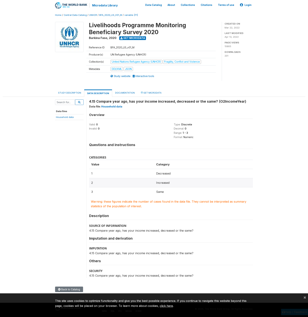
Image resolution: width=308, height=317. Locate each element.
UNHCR (93, 15)
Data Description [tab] (98, 93)
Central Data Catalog (75, 15)
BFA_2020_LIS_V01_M (110, 15)
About (171, 5)
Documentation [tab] (125, 92)
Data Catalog (153, 5)
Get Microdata (134, 37)
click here (166, 306)
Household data (65, 117)
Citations (206, 5)
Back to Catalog (70, 289)
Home (58, 15)
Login (248, 5)
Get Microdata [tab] (152, 92)
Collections (188, 5)
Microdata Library (105, 5)
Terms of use (226, 5)
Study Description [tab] (69, 92)
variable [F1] (131, 15)
